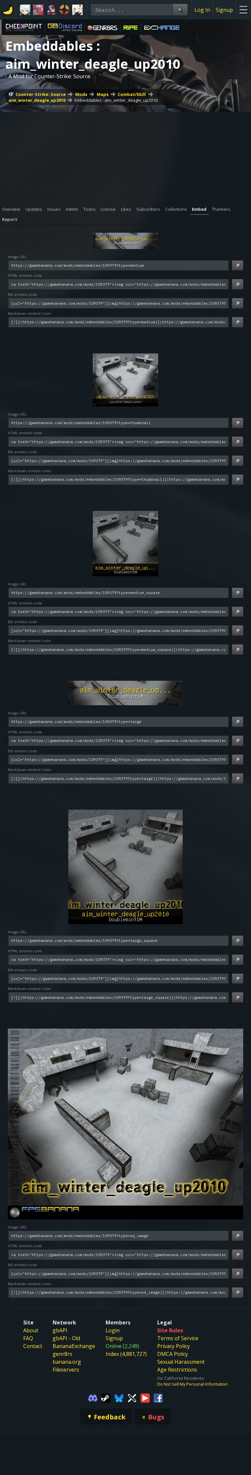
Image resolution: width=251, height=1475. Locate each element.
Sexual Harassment (181, 1361)
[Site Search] (180, 9)
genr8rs (62, 1354)
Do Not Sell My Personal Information (192, 1384)
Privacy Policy (173, 1346)
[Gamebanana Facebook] (158, 1397)
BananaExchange (74, 1346)
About (30, 1330)
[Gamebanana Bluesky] (119, 1397)
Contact (32, 1346)
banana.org (67, 1361)
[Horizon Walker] (38, 9)
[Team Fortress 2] (64, 9)
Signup (224, 9)
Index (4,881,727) (126, 1354)
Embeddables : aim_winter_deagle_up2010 (116, 100)
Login (113, 1330)
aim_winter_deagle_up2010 (36, 100)
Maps (103, 94)
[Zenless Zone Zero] (25, 9)
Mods (81, 94)
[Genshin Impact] (77, 9)
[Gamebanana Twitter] (132, 1397)
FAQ (28, 1338)
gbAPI (60, 1330)
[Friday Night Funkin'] (51, 9)
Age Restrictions (177, 1369)
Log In (202, 9)
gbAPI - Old (66, 1338)
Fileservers (66, 1369)
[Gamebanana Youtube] (145, 1397)
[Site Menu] (243, 9)
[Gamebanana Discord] (93, 1397)
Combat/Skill (132, 94)
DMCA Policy (172, 1354)
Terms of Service (177, 1338)
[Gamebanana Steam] (106, 1397)
